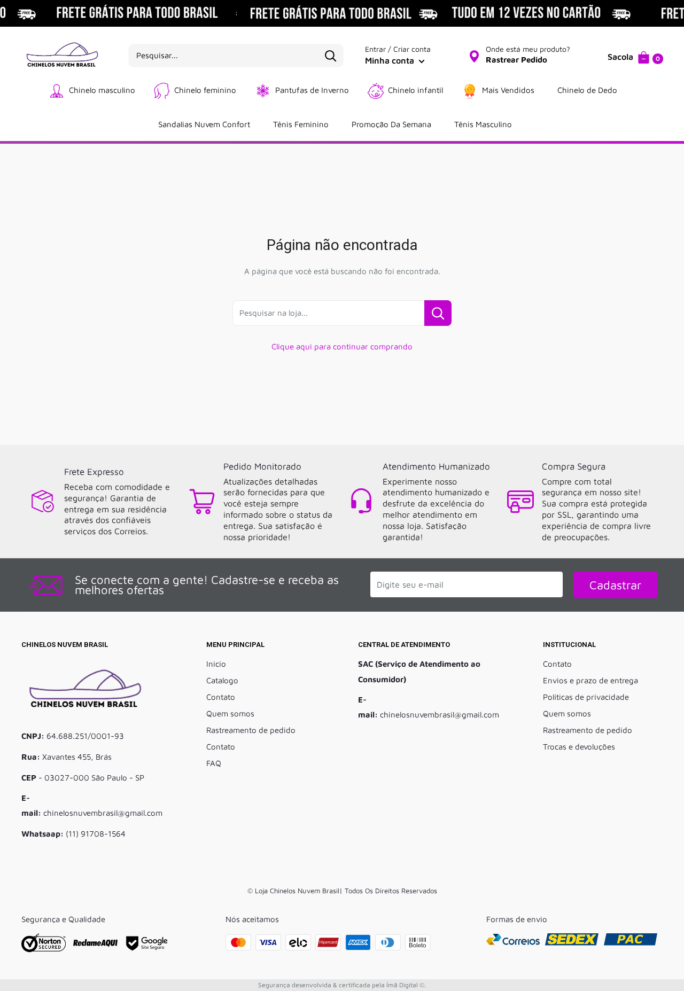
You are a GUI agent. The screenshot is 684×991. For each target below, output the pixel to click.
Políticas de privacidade (586, 696)
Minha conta (390, 60)
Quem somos (230, 713)
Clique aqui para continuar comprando (342, 346)
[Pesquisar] (330, 55)
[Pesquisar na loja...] (438, 313)
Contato (220, 696)
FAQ (213, 763)
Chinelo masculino (102, 90)
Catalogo (222, 680)
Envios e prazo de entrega (590, 680)
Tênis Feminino (301, 124)
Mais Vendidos (508, 90)
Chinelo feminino (205, 90)
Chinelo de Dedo (587, 90)
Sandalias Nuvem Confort (204, 124)
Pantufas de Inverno (312, 90)
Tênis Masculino (483, 124)
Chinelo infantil (415, 90)
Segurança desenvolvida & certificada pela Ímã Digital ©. (342, 985)
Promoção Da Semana (391, 124)
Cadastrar (615, 585)
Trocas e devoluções (579, 746)
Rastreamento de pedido (251, 730)
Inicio (216, 663)
